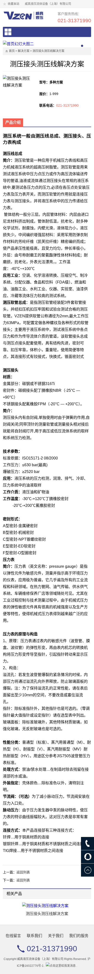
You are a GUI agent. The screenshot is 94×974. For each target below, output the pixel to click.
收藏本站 (13, 4)
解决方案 (23, 51)
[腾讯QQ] (87, 856)
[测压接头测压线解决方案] (47, 905)
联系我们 (34, 936)
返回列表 (23, 872)
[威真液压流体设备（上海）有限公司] (23, 16)
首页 (12, 51)
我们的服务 (78, 936)
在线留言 (13, 936)
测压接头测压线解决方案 (48, 51)
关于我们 (55, 936)
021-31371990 (74, 20)
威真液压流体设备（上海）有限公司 (40, 959)
